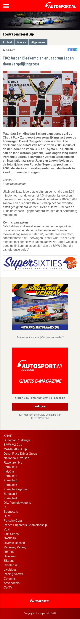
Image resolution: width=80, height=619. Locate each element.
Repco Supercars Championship (25, 525)
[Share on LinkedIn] (75, 49)
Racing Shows (13, 574)
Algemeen (38, 42)
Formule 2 (10, 475)
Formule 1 (10, 467)
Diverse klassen (14, 542)
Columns (10, 578)
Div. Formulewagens (17, 502)
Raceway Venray (15, 547)
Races (21, 42)
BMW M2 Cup (13, 444)
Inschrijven (40, 406)
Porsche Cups (13, 520)
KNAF (8, 435)
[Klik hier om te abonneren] (40, 371)
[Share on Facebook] (69, 49)
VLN (7, 529)
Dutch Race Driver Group (20, 453)
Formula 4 (10, 498)
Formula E (10, 480)
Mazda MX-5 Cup (15, 449)
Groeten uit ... (12, 565)
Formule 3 (10, 484)
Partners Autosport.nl (28, 337)
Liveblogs (10, 569)
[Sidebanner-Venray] (40, 306)
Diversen (10, 556)
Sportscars (11, 511)
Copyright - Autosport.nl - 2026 (40, 613)
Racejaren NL (13, 462)
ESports (9, 560)
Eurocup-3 (10, 493)
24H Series (11, 534)
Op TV (8, 587)
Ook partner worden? (52, 337)
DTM (7, 516)
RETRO (9, 551)
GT (6, 507)
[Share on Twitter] (72, 49)
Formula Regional (16, 489)
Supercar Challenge (17, 440)
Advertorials (12, 583)
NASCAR (10, 538)
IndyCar (9, 471)
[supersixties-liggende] (40, 262)
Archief (7, 42)
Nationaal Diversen (16, 458)
